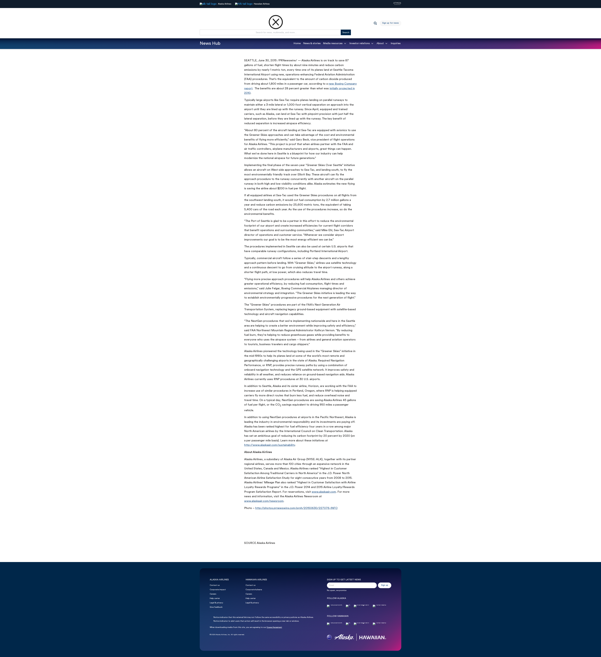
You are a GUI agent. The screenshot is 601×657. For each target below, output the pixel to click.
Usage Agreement (274, 627)
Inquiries (396, 43)
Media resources (332, 43)
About (380, 43)
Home (297, 43)
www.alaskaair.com (324, 492)
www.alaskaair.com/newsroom (264, 501)
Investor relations (359, 43)
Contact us (215, 585)
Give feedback (216, 607)
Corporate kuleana (254, 590)
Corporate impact (218, 590)
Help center (215, 598)
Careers (213, 594)
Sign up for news (390, 23)
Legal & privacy (216, 603)
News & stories (312, 43)
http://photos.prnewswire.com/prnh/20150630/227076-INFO (296, 508)
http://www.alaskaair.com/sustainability (269, 445)
